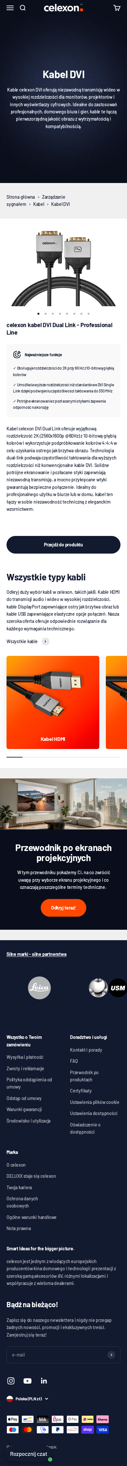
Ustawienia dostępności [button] (93, 1113)
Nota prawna (19, 1228)
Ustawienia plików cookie (95, 1102)
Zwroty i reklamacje (25, 1068)
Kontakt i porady (86, 1050)
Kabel (38, 204)
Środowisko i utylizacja (28, 1121)
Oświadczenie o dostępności (85, 1128)
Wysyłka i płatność (25, 1057)
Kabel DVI (60, 204)
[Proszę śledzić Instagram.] (11, 1380)
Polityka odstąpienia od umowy (29, 1083)
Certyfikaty (81, 1090)
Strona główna (21, 197)
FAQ (74, 1061)
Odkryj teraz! (63, 907)
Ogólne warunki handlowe (32, 1217)
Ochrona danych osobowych (22, 1202)
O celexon (16, 1165)
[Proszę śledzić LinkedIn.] (44, 1380)
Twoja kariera (19, 1187)
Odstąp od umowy (24, 1098)
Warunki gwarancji (24, 1109)
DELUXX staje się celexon (31, 1176)
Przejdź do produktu (63, 544)
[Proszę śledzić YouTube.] (27, 1380)
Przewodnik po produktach (84, 1076)
